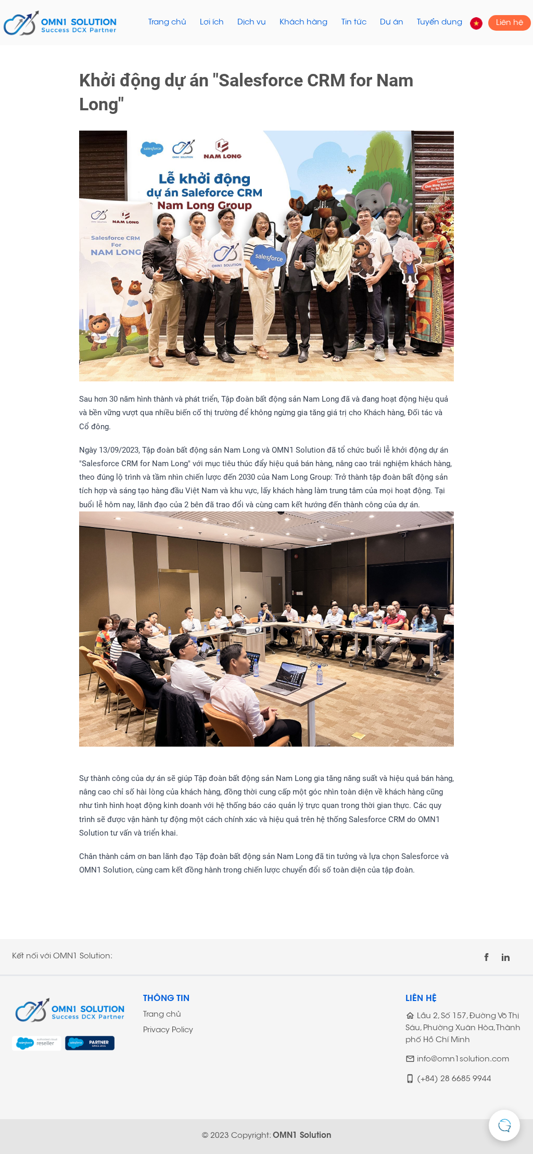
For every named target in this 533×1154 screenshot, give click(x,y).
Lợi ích (212, 23)
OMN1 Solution (302, 1136)
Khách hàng (303, 23)
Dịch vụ (251, 23)
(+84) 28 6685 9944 (454, 1080)
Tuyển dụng (439, 23)
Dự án (391, 23)
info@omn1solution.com (463, 1060)
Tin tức (353, 23)
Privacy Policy (168, 1030)
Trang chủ (167, 23)
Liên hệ (509, 23)
